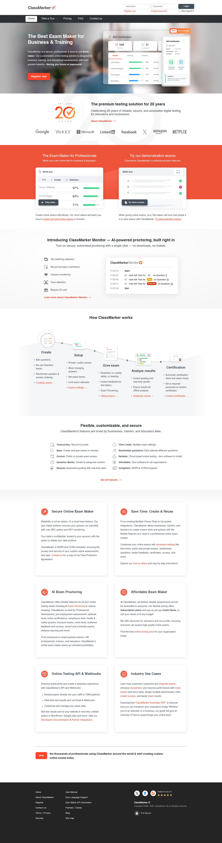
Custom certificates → (177, 396)
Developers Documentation (55, 720)
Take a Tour (48, 18)
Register (39, 803)
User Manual (71, 792)
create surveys (128, 696)
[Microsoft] (85, 132)
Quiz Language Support (76, 797)
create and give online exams (58, 219)
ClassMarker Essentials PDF (150, 703)
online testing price (144, 632)
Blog (67, 813)
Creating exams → (45, 383)
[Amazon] (160, 132)
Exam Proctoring (76, 606)
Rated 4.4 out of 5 (165, 792)
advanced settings (165, 545)
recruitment (136, 688)
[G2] (153, 793)
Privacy (47, 813)
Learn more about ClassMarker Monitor (65, 297)
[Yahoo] (62, 132)
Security (39, 818)
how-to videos (140, 563)
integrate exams (167, 684)
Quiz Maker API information (78, 803)
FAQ (80, 18)
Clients (78, 808)
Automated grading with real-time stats (81, 468)
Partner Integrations (82, 720)
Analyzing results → (143, 396)
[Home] (160, 802)
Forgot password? (159, 11)
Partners (69, 808)
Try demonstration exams (168, 219)
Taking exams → (109, 396)
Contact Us (41, 808)
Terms (38, 813)
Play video (50, 202)
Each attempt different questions (148, 451)
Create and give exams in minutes (77, 451)
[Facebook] (129, 131)
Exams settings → (77, 388)
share (151, 696)
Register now (130, 11)
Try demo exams (136, 202)
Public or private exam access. (77, 456)
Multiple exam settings (137, 445)
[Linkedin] (107, 132)
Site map (69, 818)
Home (31, 18)
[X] (145, 132)
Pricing (67, 18)
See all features (109, 480)
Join (41, 755)
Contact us (96, 18)
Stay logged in (187, 11)
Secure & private (72, 445)
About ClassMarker (101, 121)
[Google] (42, 132)
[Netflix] (180, 132)
